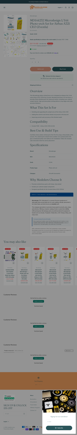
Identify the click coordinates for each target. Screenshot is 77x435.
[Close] (72, 393)
